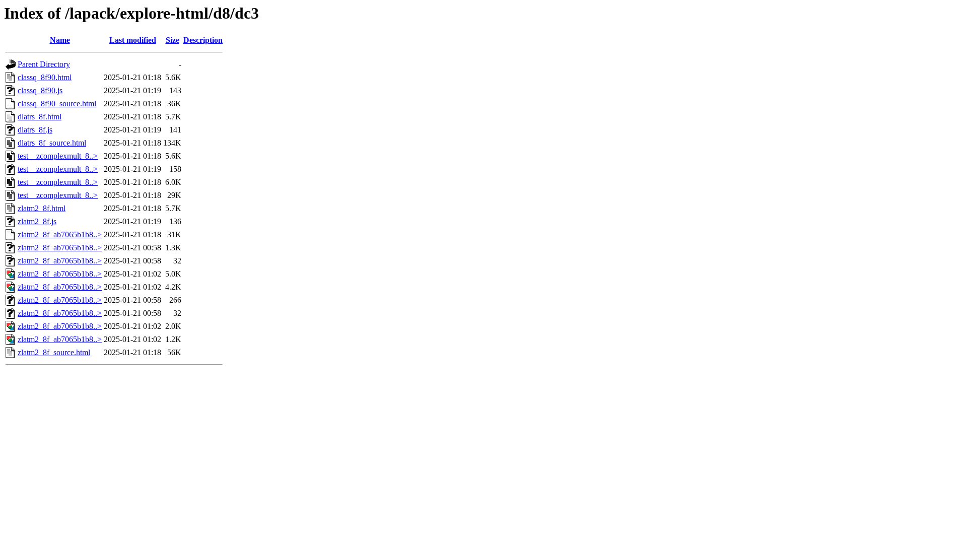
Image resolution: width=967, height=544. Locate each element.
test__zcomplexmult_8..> (58, 156)
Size (172, 40)
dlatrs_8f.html (39, 116)
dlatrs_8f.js (35, 129)
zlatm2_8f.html (41, 208)
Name (60, 40)
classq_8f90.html (45, 77)
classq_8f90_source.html (57, 103)
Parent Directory (44, 64)
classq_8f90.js (40, 90)
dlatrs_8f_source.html (52, 143)
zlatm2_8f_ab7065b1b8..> (60, 234)
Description (203, 40)
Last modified (132, 40)
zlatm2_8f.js (37, 221)
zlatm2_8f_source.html (54, 352)
